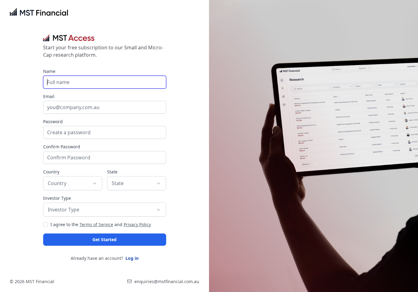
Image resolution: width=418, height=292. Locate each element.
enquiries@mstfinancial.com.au (166, 281)
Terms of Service (96, 224)
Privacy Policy (137, 224)
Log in (132, 258)
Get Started (104, 239)
